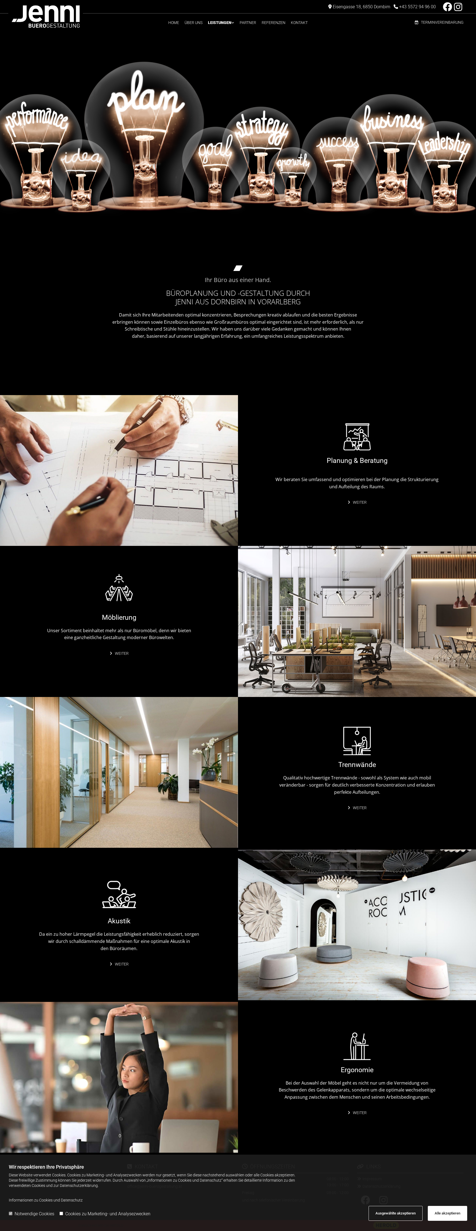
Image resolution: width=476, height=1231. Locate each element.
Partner (248, 22)
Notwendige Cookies (34, 1213)
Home (173, 22)
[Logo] (65, 16)
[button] (439, 23)
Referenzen (273, 22)
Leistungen (219, 22)
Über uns (193, 22)
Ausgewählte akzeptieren (395, 1213)
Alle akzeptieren (447, 1213)
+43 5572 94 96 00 (417, 6)
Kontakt (299, 22)
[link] (221, 23)
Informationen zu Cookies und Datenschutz (46, 1200)
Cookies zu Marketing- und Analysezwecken (107, 1213)
